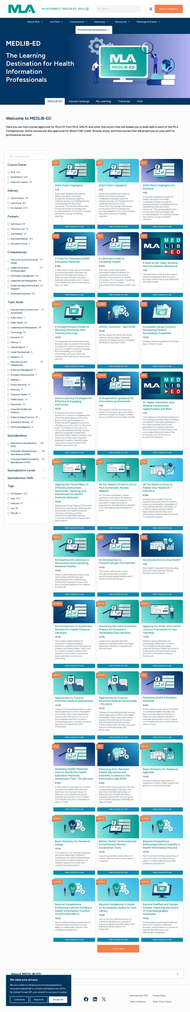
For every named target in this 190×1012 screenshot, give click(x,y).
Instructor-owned (19, 182)
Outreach (15, 337)
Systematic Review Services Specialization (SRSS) (24, 453)
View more (118, 948)
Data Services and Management (19, 363)
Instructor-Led (18, 229)
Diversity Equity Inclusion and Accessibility (24, 311)
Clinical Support (18, 347)
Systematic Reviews (20, 422)
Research (15, 357)
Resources (121, 21)
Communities (77, 21)
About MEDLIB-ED (26, 974)
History (14, 342)
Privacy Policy (159, 995)
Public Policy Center (162, 1001)
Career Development (20, 352)
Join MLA (55, 21)
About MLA (33, 21)
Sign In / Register (168, 8)
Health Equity (17, 399)
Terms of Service (137, 1001)
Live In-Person (17, 198)
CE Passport (16, 493)
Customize (19, 999)
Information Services (20, 293)
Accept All (58, 999)
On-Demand (16, 208)
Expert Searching (19, 384)
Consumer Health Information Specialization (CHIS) (25, 461)
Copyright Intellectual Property (21, 411)
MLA (13, 172)
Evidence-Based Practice (22, 417)
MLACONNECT (51, 8)
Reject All (38, 999)
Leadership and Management (24, 280)
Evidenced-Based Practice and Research (25, 287)
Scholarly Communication (22, 375)
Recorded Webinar (19, 239)
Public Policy (16, 318)
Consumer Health (19, 394)
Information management (22, 276)
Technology (16, 332)
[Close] (68, 977)
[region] (38, 990)
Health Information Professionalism (20, 269)
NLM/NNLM (16, 177)
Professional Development (92, 29)
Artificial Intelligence (20, 427)
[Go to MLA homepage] (22, 8)
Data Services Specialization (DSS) (24, 445)
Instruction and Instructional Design (24, 261)
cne (12, 508)
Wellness (15, 380)
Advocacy (99, 21)
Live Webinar (16, 234)
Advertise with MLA (139, 995)
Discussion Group (19, 243)
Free (13, 498)
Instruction (16, 404)
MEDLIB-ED (69, 8)
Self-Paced (16, 224)
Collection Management (22, 370)
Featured (15, 503)
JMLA (81, 8)
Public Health (17, 322)
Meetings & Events (147, 21)
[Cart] (151, 9)
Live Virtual (16, 203)
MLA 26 (14, 513)
